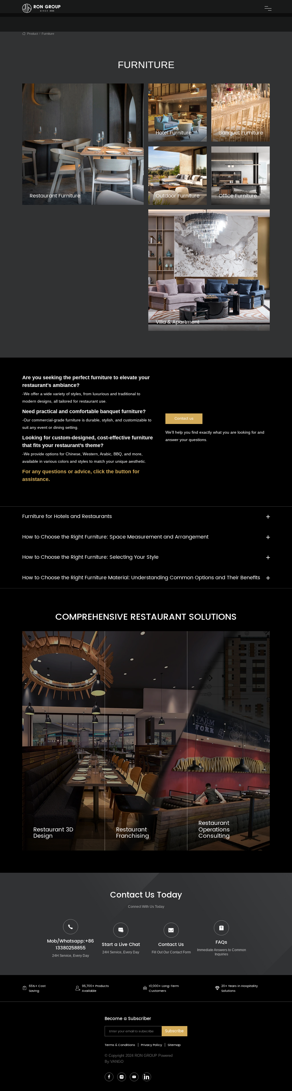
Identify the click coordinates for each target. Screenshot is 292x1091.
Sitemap (174, 1045)
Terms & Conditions (120, 1045)
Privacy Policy (151, 1045)
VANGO (116, 1061)
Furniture (48, 33)
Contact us (184, 418)
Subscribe (174, 1031)
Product (32, 33)
